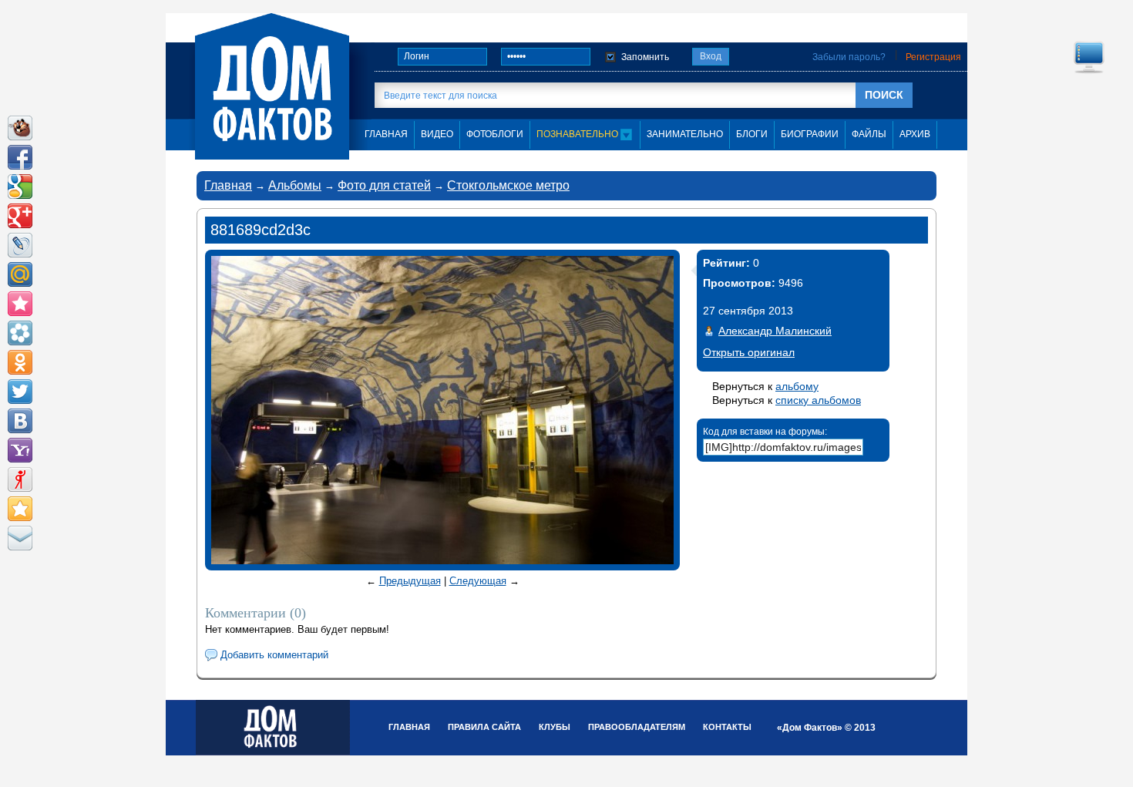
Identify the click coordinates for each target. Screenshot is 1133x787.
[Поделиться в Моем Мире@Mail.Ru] (20, 274)
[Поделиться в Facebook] (20, 157)
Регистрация (933, 57)
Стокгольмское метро (508, 185)
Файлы (869, 134)
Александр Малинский (775, 331)
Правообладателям (636, 727)
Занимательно (685, 134)
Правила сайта (484, 727)
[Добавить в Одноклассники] (20, 362)
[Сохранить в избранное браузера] (20, 508)
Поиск (884, 95)
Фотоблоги (494, 134)
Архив (914, 134)
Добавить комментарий (274, 655)
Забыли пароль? (849, 57)
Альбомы (294, 185)
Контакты (727, 727)
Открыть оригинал (749, 352)
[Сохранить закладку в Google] (20, 186)
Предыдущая (410, 581)
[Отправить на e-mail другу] (20, 538)
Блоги (752, 134)
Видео (437, 134)
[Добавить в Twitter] (20, 391)
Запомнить (645, 57)
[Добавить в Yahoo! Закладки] (20, 450)
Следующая (477, 581)
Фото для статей (384, 185)
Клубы (554, 727)
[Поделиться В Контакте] (20, 421)
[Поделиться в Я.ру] (20, 479)
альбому (797, 386)
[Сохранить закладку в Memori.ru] (20, 303)
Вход (710, 56)
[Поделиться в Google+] (20, 215)
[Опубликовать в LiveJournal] (20, 245)
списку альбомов (818, 400)
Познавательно (578, 134)
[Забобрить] (20, 128)
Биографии (810, 134)
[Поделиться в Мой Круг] (20, 333)
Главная (228, 185)
